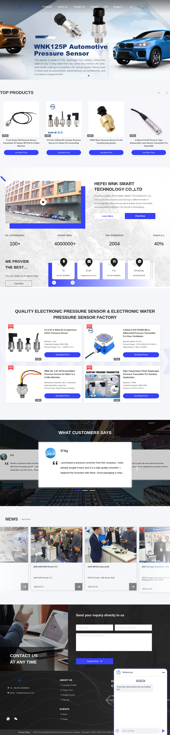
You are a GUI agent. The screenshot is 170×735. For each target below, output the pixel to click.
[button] (167, 93)
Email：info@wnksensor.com (21, 693)
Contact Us (79, 6)
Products (47, 6)
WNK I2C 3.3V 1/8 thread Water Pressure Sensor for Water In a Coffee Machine (59, 374)
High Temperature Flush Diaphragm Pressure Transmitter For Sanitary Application (141, 374)
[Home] (16, 7)
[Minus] (163, 672)
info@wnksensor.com (88, 276)
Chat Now (18, 283)
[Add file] (117, 731)
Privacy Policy (24, 732)
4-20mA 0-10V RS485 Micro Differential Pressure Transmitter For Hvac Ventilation (139, 333)
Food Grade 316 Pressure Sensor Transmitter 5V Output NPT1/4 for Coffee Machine (21, 143)
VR (106, 6)
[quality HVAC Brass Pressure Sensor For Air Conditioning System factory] (106, 119)
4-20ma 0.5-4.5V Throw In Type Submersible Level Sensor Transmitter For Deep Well (149, 143)
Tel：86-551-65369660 (19, 688)
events (94, 6)
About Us (63, 6)
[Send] (163, 731)
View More (26, 519)
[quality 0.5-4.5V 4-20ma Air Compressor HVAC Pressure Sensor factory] (24, 343)
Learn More (107, 216)
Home (33, 6)
